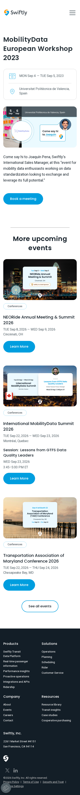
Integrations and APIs (16, 681)
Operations (48, 651)
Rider (45, 667)
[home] (15, 13)
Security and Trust (53, 781)
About (7, 704)
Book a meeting (23, 198)
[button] (72, 12)
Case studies (49, 715)
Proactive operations (16, 676)
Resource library (51, 704)
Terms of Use (31, 781)
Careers (8, 715)
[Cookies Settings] (6, 788)
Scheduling (48, 662)
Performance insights (16, 671)
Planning (47, 656)
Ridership (9, 687)
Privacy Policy (11, 781)
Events (7, 709)
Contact (8, 720)
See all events (40, 606)
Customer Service (52, 672)
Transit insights (51, 709)
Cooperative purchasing (56, 720)
